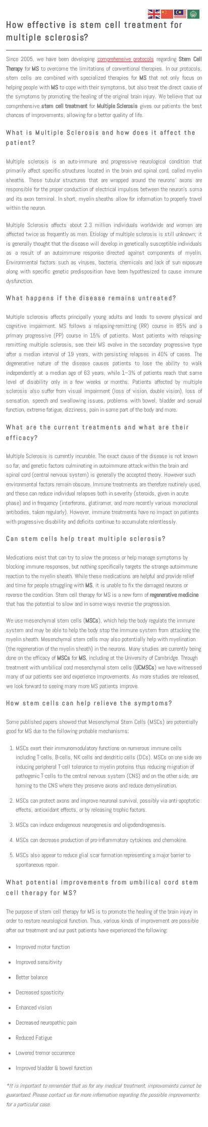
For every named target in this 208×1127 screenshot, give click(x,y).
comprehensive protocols (125, 59)
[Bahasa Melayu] (180, 13)
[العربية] (193, 13)
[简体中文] (167, 13)
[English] (154, 13)
